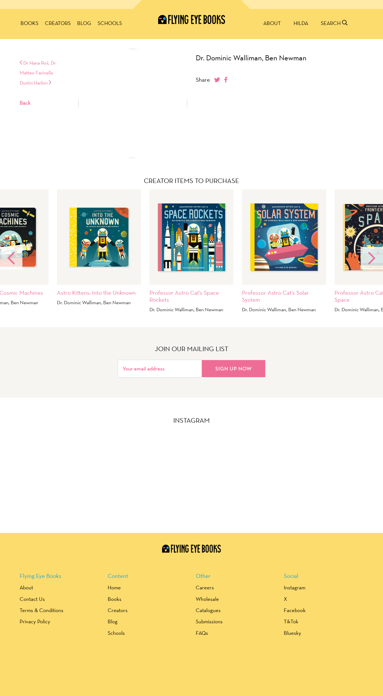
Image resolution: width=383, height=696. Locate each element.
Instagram (294, 587)
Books (29, 23)
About (272, 23)
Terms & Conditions (41, 610)
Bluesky (292, 632)
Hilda (301, 23)
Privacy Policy (35, 621)
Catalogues (208, 610)
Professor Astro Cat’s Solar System (275, 296)
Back (25, 102)
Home (114, 587)
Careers (205, 587)
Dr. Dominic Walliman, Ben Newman (251, 58)
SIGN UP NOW (233, 368)
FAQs (202, 632)
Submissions (209, 621)
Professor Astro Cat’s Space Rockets (184, 296)
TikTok (291, 621)
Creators (58, 23)
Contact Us (32, 599)
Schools (110, 23)
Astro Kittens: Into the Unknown (96, 292)
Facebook (295, 610)
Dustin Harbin (34, 82)
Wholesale (207, 599)
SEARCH (331, 23)
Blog (84, 23)
